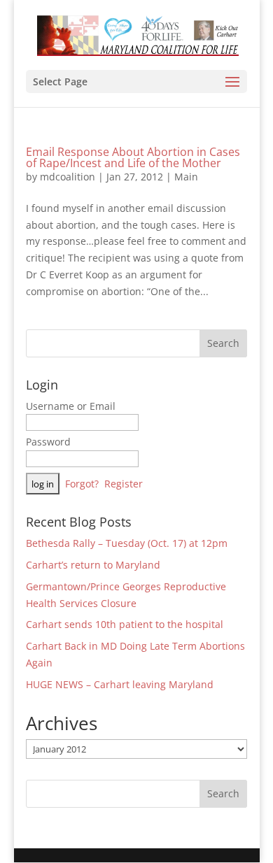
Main (186, 176)
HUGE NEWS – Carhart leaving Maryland (120, 684)
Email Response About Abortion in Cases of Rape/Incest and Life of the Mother (133, 157)
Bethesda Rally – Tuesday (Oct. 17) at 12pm (126, 543)
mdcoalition (67, 176)
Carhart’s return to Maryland (93, 564)
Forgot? (82, 483)
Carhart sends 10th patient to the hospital (124, 624)
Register (123, 483)
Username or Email (70, 406)
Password (48, 441)
